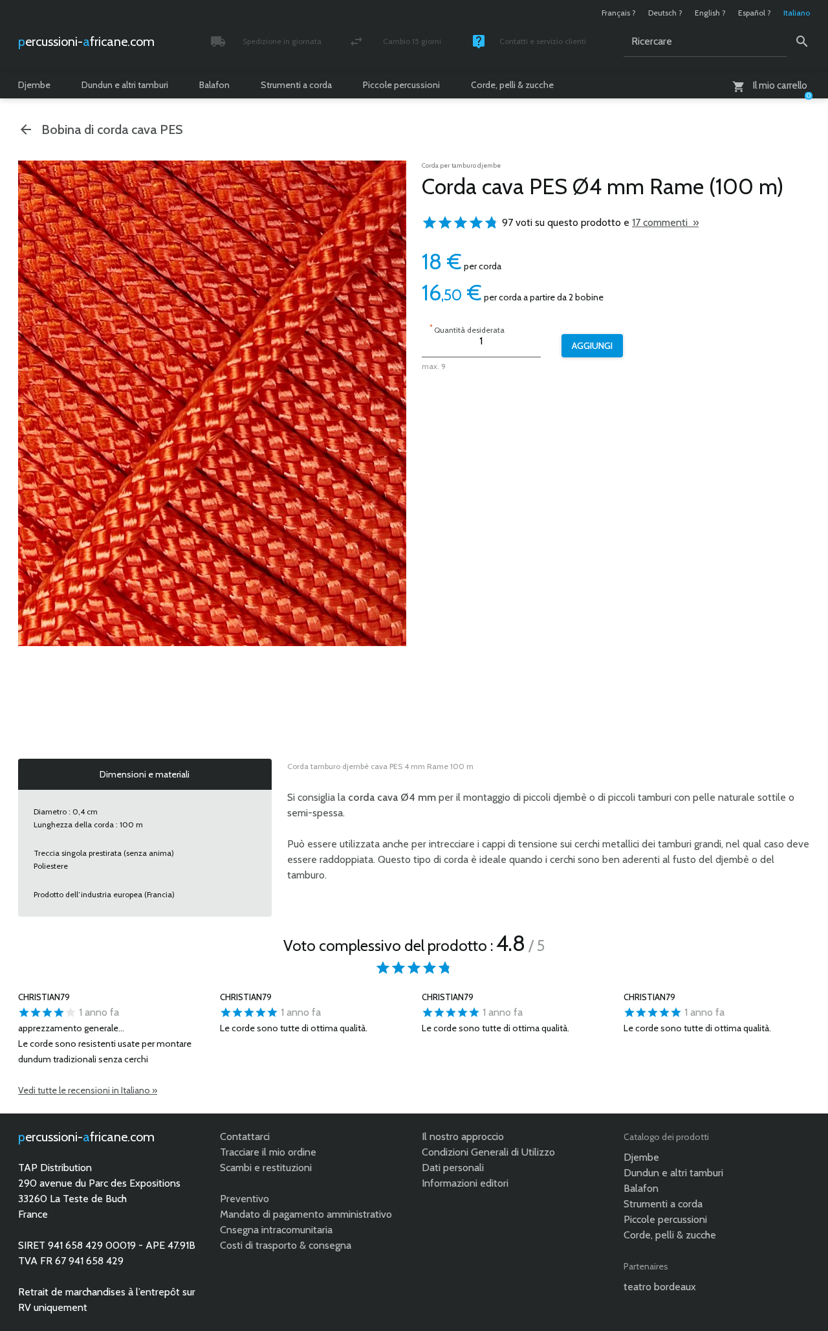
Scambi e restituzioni (266, 1167)
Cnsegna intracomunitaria (276, 1230)
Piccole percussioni (401, 85)
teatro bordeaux (660, 1287)
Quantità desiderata (467, 328)
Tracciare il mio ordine (268, 1152)
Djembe (34, 85)
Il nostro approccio (463, 1136)
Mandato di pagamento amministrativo (306, 1214)
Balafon (214, 85)
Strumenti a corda (296, 85)
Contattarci (245, 1136)
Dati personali (453, 1167)
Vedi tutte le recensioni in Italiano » (87, 1090)
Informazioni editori (465, 1183)
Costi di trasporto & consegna (285, 1245)
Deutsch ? (665, 12)
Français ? (619, 12)
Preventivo (244, 1198)
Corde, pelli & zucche (512, 85)
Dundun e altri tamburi (125, 85)
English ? (710, 12)
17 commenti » (665, 222)
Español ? (754, 12)
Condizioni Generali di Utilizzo (488, 1152)
